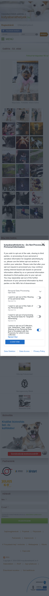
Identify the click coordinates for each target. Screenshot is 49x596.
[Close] (43, 245)
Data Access (24, 351)
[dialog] (24, 298)
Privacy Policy (39, 351)
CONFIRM (15, 342)
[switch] (39, 297)
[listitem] (24, 291)
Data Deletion (9, 351)
